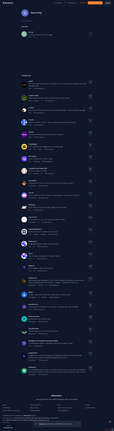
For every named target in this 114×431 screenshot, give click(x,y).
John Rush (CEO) (90, 407)
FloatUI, (17, 418)
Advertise (83, 3)
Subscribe (59, 3)
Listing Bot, (40, 418)
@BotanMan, (34, 420)
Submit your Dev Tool (95, 3)
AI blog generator (63, 410)
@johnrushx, (10, 420)
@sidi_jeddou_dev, (19, 420)
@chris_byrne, (41, 420)
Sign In (108, 3)
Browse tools (72, 3)
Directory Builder (35, 410)
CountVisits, (28, 418)
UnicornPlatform (54, 418)
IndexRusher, (46, 418)
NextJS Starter (34, 407)
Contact (87, 405)
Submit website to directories (11, 410)
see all (47, 420)
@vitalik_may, (27, 420)
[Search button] (65, 3)
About (4, 405)
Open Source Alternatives (65, 407)
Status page (6, 422)
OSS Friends (6, 407)
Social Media (27, 21)
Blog (59, 405)
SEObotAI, (34, 418)
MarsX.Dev (27, 415)
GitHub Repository (35, 405)
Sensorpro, (22, 418)
